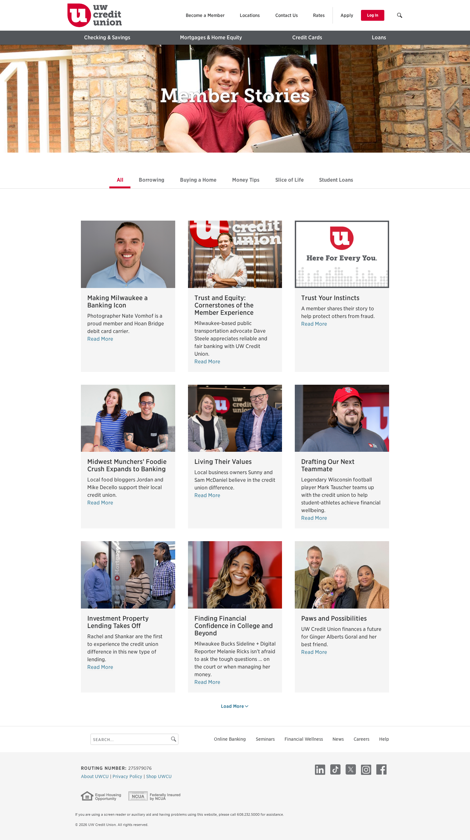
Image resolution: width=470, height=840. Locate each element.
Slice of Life (293, 180)
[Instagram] (366, 769)
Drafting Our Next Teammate (328, 465)
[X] (350, 769)
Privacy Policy (128, 776)
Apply (347, 15)
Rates (319, 15)
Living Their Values (223, 461)
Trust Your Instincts (330, 298)
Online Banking (230, 739)
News (338, 739)
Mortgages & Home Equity (211, 37)
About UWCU (95, 776)
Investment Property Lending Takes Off (118, 622)
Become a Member (205, 15)
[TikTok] (335, 769)
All (123, 180)
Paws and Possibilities (334, 618)
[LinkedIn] (320, 769)
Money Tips (249, 180)
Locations (250, 15)
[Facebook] (381, 769)
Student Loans (339, 180)
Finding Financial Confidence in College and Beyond (233, 626)
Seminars (265, 739)
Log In (372, 15)
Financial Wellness (304, 739)
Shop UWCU (159, 776)
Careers (361, 739)
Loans (379, 37)
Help (384, 739)
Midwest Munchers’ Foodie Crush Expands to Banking (127, 465)
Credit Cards (307, 37)
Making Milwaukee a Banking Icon (117, 301)
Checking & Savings (107, 37)
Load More (232, 706)
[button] (400, 16)
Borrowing (155, 180)
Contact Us (286, 15)
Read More (100, 339)
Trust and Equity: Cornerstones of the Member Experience (224, 305)
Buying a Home (201, 180)
